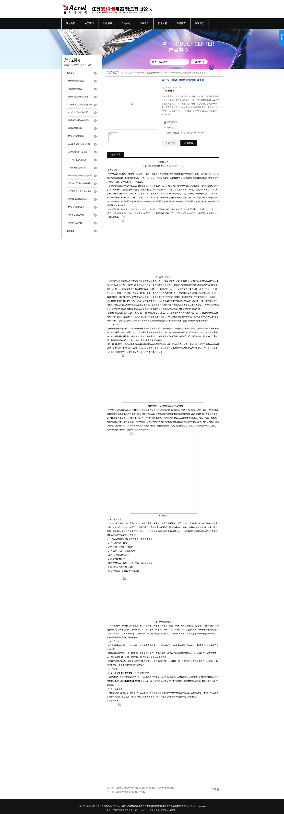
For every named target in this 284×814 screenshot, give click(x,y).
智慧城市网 (154, 810)
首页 (122, 72)
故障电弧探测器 (75, 128)
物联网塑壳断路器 (76, 81)
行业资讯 (144, 23)
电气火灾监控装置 (76, 136)
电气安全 (140, 72)
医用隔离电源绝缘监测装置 (80, 175)
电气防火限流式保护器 (78, 112)
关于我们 (89, 23)
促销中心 (125, 23)
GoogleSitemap (200, 806)
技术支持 (162, 23)
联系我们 (199, 23)
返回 (213, 789)
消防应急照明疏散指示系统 (80, 183)
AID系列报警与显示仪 (78, 152)
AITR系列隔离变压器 (77, 160)
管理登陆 (165, 810)
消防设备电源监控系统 (78, 199)
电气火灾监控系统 (76, 207)
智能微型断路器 (75, 89)
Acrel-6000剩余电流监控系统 (130, 792)
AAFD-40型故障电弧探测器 (80, 104)
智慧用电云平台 (75, 223)
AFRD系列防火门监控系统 (79, 191)
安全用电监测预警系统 (78, 96)
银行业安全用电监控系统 (79, 120)
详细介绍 (115, 154)
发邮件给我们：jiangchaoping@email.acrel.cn (185, 133)
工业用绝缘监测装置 (77, 167)
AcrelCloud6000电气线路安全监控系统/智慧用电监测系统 (145, 788)
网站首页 (70, 23)
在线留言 (181, 23)
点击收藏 (188, 143)
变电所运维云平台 (76, 215)
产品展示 (107, 23)
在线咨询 (170, 143)
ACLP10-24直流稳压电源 (79, 144)
